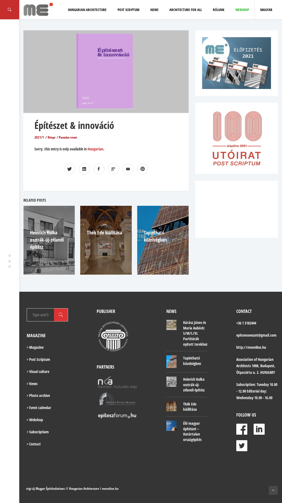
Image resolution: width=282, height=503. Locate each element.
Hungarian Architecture (87, 9)
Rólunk (218, 9)
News (154, 9)
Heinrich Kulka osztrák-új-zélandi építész (47, 239)
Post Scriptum (128, 9)
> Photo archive (38, 395)
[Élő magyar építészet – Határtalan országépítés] (171, 426)
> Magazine (35, 347)
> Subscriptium (38, 431)
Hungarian (95, 149)
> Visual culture (38, 371)
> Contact (34, 444)
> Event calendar (39, 407)
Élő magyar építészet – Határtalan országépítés (192, 431)
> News (32, 383)
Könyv (51, 137)
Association (244, 359)
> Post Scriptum (38, 359)
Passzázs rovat (68, 137)
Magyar (266, 9)
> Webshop (35, 419)
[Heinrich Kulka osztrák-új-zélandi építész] (171, 382)
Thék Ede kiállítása (104, 232)
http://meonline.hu (251, 347)
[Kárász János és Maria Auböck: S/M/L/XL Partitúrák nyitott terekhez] (171, 325)
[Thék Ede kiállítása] (171, 406)
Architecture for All (185, 9)
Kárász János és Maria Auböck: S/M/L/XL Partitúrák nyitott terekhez (195, 333)
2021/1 (39, 137)
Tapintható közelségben (192, 360)
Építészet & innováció (74, 125)
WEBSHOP (242, 9)
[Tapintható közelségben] (171, 361)
